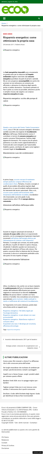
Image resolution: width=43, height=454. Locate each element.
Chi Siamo (5, 437)
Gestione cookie (37, 452)
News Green (7, 34)
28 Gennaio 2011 (8, 44)
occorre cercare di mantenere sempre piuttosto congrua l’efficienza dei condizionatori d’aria (19, 182)
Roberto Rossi (20, 44)
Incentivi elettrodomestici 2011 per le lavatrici (21, 339)
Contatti (4, 443)
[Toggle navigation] (4, 18)
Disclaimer (5, 448)
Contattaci (33, 423)
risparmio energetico (13, 329)
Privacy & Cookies (8, 445)
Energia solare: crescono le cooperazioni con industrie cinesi (22, 347)
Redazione (5, 440)
